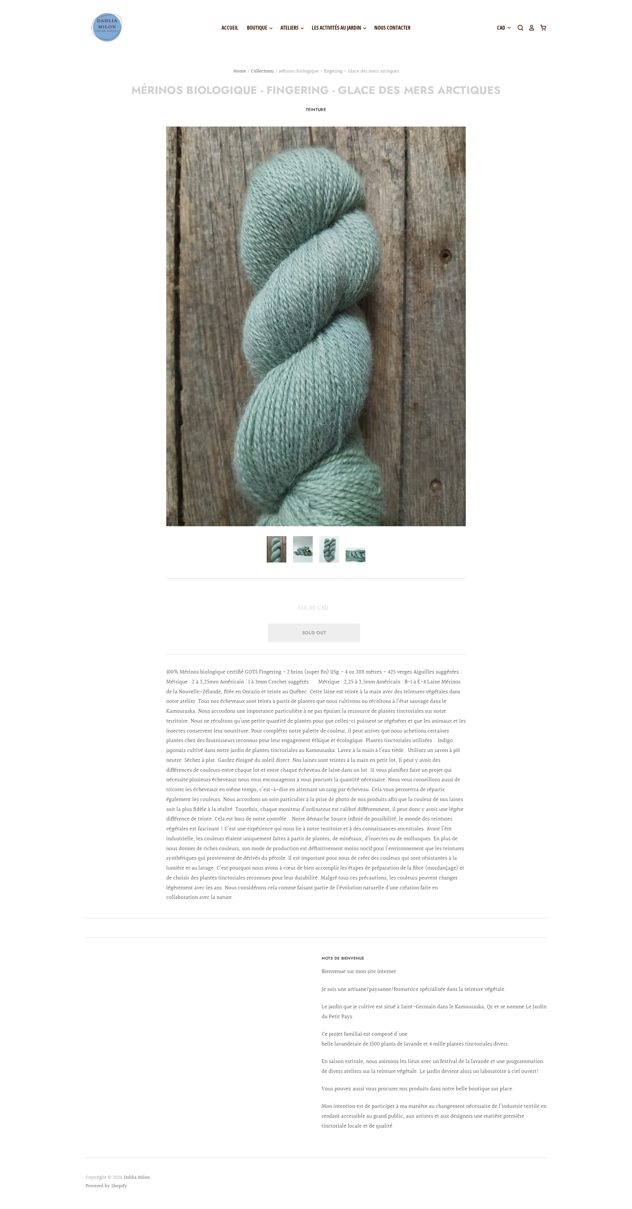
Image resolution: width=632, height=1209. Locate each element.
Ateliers (290, 27)
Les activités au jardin (337, 27)
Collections (262, 71)
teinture (316, 109)
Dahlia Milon (137, 1177)
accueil (230, 27)
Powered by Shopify (106, 1186)
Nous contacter (392, 27)
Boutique (257, 27)
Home (239, 71)
